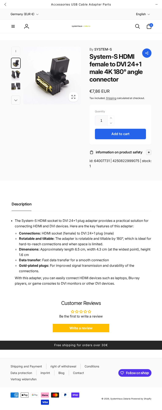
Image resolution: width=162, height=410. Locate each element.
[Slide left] (5, 4)
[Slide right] (156, 4)
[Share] (146, 53)
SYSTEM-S (100, 49)
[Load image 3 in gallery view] (15, 88)
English (141, 14)
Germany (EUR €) (22, 14)
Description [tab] (21, 204)
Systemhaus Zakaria (120, 398)
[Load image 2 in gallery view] (15, 75)
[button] (13, 26)
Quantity (100, 111)
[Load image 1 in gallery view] (15, 63)
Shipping (111, 98)
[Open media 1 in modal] (52, 76)
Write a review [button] (81, 328)
